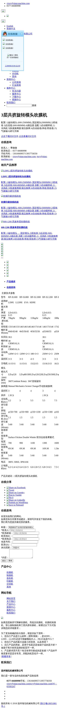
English (10, 26)
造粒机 (10, 578)
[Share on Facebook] (16, 487)
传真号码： (6, 542)
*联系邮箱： (7, 533)
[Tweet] (10, 490)
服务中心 (11, 88)
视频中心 (16, 99)
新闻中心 (11, 79)
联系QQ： (6, 544)
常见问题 (16, 91)
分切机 (15, 73)
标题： (4, 527)
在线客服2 (9, 44)
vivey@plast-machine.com (18, 3)
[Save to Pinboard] (15, 505)
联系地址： (6, 536)
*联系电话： (7, 539)
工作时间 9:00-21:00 (12, 66)
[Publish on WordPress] (17, 502)
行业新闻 (16, 85)
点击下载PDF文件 (9, 136)
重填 (10, 561)
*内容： (5, 557)
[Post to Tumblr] (14, 495)
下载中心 (16, 97)
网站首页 (11, 598)
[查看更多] (6, 656)
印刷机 (10, 581)
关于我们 (11, 601)
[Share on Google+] (16, 492)
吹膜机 (10, 572)
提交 (4, 561)
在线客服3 (9, 48)
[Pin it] (10, 497)
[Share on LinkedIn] (16, 500)
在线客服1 (9, 40)
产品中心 (11, 604)
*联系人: (5, 530)
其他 (14, 76)
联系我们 (11, 102)
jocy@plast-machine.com (41, 684)
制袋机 (10, 575)
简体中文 (11, 28)
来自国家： (6, 547)
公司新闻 (16, 82)
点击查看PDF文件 (27, 136)
